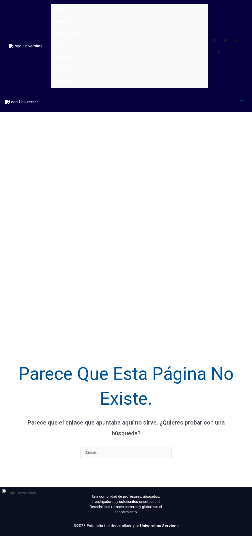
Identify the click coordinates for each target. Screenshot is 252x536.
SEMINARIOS (67, 33)
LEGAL (62, 45)
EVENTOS (64, 21)
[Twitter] (226, 40)
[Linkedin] (218, 52)
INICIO (62, 9)
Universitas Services (159, 525)
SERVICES (65, 82)
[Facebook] (215, 40)
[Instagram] (237, 40)
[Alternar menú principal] (242, 102)
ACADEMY (65, 70)
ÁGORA (62, 57)
